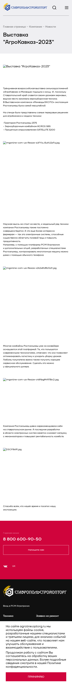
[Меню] (66, 7)
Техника (8, 616)
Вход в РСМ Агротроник (16, 606)
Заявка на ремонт (47, 616)
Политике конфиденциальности (33, 665)
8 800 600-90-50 (22, 539)
